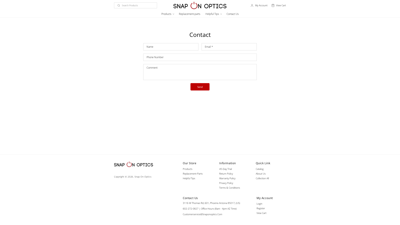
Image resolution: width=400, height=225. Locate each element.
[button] (167, 14)
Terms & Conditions (229, 187)
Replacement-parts (193, 173)
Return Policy (226, 173)
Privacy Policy (226, 183)
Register (261, 208)
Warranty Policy (227, 178)
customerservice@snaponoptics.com (202, 214)
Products (187, 168)
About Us (261, 173)
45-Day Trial (225, 168)
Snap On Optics (143, 176)
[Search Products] (118, 5)
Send (200, 86)
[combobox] (135, 5)
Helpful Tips (189, 178)
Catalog (260, 168)
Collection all (262, 178)
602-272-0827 (190, 208)
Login (259, 203)
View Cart (261, 213)
